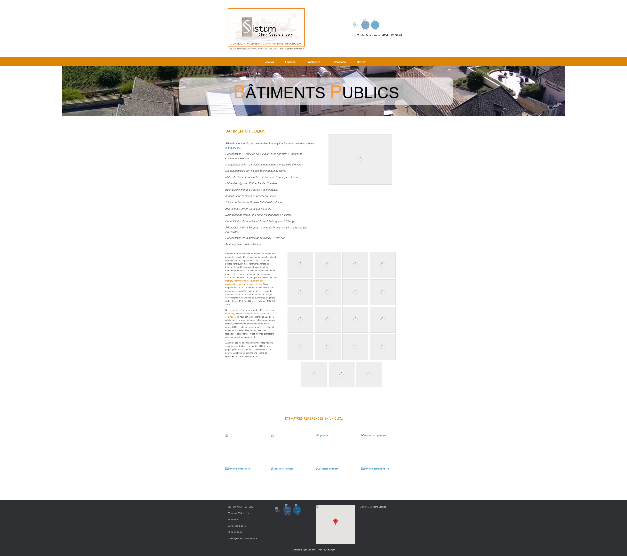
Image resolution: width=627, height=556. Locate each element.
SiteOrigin (330, 549)
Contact (361, 61)
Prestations (314, 61)
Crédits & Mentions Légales (373, 506)
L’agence (290, 61)
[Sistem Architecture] (266, 28)
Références (339, 61)
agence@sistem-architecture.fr (242, 538)
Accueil (269, 61)
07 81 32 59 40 (392, 35)
